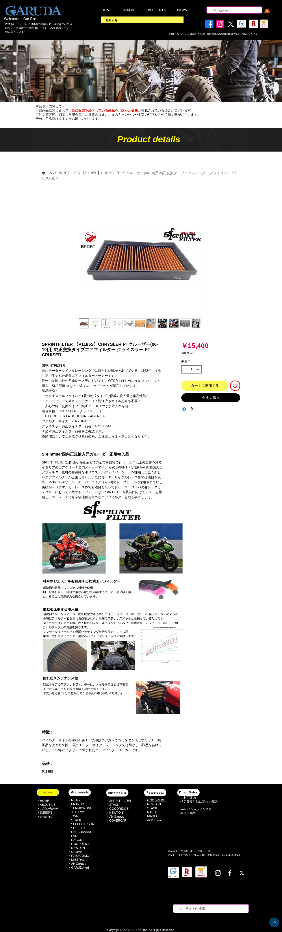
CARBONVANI (81, 832)
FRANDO (77, 804)
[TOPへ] (274, 922)
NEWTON (78, 848)
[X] (242, 873)
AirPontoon (155, 820)
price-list (46, 816)
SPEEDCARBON (82, 824)
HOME (44, 800)
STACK (114, 804)
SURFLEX (78, 828)
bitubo (75, 800)
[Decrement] (184, 369)
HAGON (76, 840)
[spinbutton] (191, 369)
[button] (267, 10)
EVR (74, 836)
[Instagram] (218, 873)
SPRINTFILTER (120, 800)
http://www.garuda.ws (224, 33)
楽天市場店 (188, 813)
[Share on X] (192, 409)
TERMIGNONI (81, 808)
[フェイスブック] (230, 873)
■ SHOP (183, 794)
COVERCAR (117, 820)
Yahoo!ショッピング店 (196, 809)
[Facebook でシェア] (184, 409)
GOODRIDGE (80, 844)
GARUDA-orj (80, 867)
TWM (75, 816)
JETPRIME (78, 812)
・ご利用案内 (186, 797)
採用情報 (46, 812)
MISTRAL (78, 859)
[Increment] (198, 369)
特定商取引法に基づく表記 (198, 801)
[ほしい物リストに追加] (235, 386)
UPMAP (76, 851)
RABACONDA (80, 855)
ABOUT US (48, 804)
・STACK (74, 820)
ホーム (47, 173)
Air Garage (78, 863)
